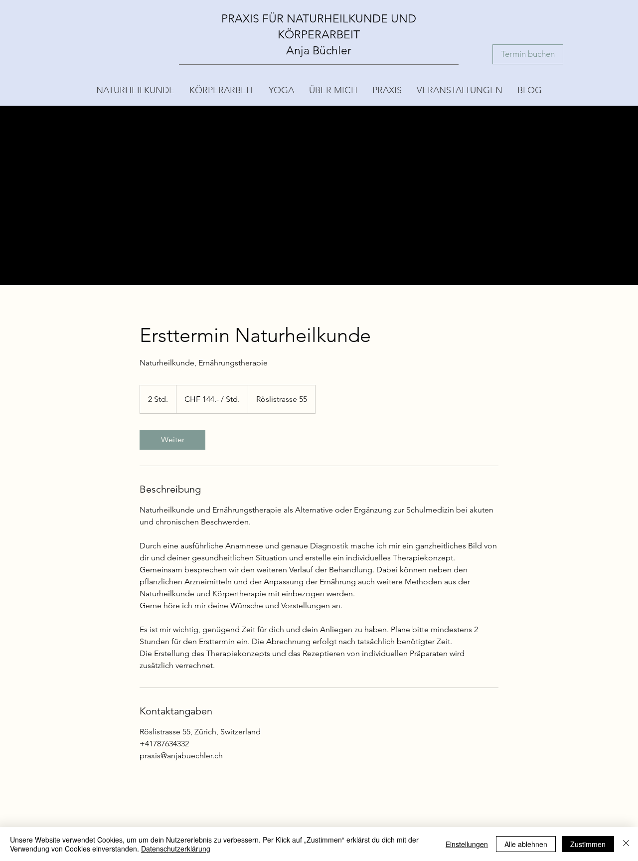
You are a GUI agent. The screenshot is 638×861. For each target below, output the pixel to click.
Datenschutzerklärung (175, 849)
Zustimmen (588, 844)
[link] (172, 440)
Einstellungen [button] (467, 844)
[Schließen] (626, 844)
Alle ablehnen (525, 844)
